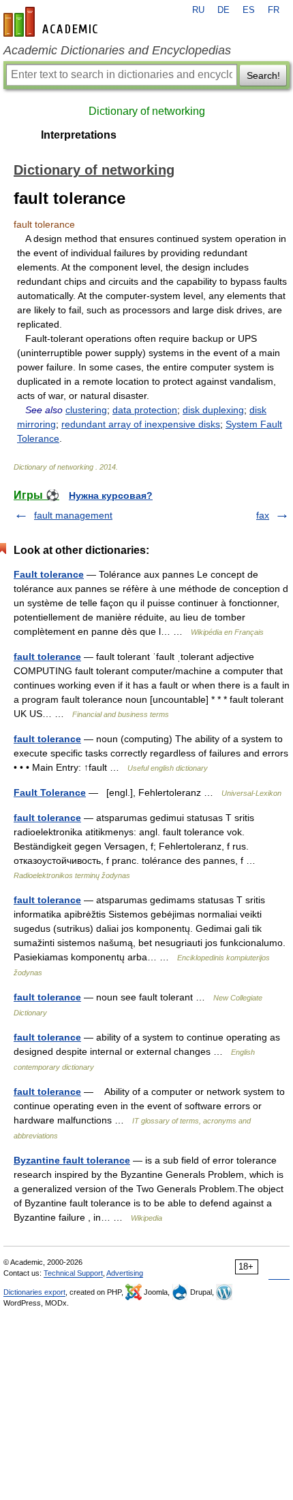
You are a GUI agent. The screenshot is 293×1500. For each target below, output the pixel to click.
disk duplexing (213, 409)
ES (249, 10)
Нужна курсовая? (111, 495)
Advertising (124, 1273)
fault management (73, 515)
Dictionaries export (34, 1292)
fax (262, 515)
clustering (86, 409)
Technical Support (73, 1273)
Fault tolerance (49, 574)
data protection (144, 409)
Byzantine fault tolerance (72, 1160)
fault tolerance (47, 656)
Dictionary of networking (147, 111)
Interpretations (79, 135)
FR (273, 10)
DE (223, 10)
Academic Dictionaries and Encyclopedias (117, 50)
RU (198, 10)
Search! (263, 75)
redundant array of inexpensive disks (140, 424)
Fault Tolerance (50, 792)
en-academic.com (52, 22)
